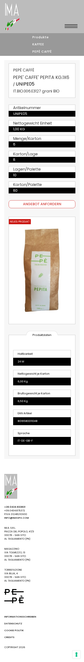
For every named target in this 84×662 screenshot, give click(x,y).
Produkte (40, 37)
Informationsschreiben (20, 616)
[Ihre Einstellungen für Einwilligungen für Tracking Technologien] (76, 654)
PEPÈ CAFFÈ (42, 51)
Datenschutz (13, 623)
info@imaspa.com (16, 518)
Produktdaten (42, 335)
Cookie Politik (14, 630)
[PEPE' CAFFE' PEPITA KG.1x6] (42, 270)
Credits (9, 637)
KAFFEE (38, 44)
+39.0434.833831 (14, 507)
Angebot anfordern (42, 204)
